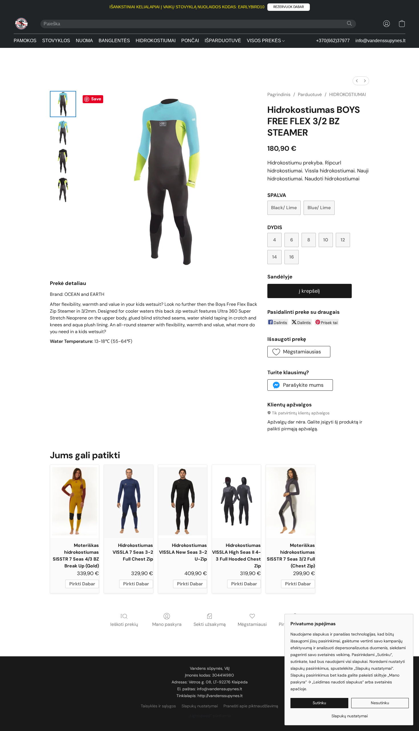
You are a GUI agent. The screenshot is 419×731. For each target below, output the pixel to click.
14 (274, 257)
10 (325, 240)
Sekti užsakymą (210, 624)
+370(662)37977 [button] (333, 40)
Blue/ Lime (319, 208)
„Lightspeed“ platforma (209, 715)
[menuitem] (357, 81)
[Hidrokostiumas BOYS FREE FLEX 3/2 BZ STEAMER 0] (63, 104)
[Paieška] (349, 23)
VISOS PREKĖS (264, 40)
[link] (349, 713)
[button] (288, 7)
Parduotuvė (310, 94)
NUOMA (84, 40)
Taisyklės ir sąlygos (158, 705)
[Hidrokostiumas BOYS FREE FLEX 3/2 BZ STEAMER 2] (63, 161)
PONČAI (190, 40)
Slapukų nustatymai (200, 705)
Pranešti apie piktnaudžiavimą (250, 705)
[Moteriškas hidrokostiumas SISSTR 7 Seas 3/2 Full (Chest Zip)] (290, 501)
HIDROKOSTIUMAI (156, 40)
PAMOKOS (25, 40)
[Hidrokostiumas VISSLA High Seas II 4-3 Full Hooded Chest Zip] (236, 501)
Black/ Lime (284, 208)
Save (96, 99)
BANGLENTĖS (114, 40)
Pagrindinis (278, 94)
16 (291, 257)
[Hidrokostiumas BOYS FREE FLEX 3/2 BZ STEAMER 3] (63, 189)
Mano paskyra (167, 624)
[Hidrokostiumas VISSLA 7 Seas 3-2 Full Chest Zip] (128, 501)
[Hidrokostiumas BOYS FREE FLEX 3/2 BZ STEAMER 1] (63, 132)
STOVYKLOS (56, 40)
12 (343, 240)
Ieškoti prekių (124, 624)
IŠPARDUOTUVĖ (223, 40)
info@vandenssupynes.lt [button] (380, 40)
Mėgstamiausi (252, 624)
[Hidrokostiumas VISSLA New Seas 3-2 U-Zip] (182, 501)
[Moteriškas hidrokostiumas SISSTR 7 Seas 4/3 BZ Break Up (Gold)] (74, 501)
